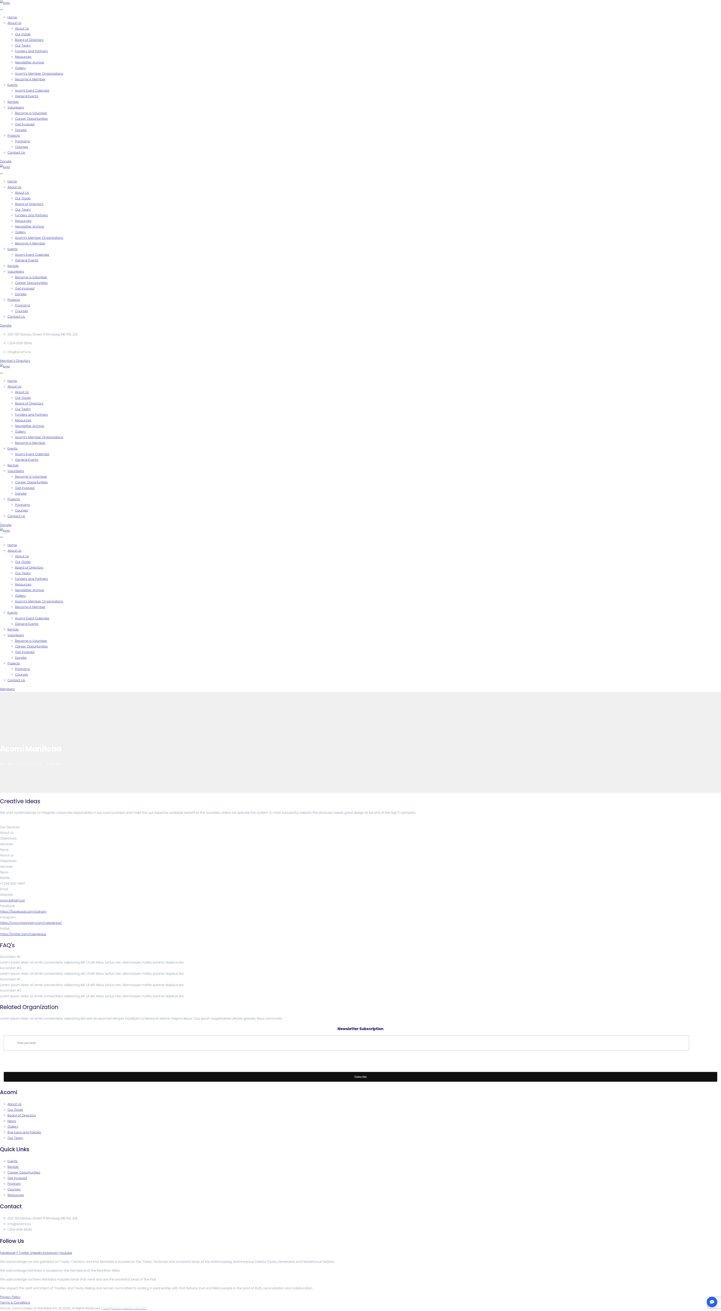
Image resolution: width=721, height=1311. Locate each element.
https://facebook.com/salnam (23, 911)
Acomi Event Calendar (32, 90)
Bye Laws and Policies (24, 1132)
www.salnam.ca (12, 900)
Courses (21, 147)
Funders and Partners (31, 51)
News (12, 1121)
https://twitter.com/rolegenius (23, 934)
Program (14, 1183)
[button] (360, 956)
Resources (23, 56)
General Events (26, 96)
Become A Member (30, 79)
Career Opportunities (31, 118)
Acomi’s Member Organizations (39, 73)
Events (12, 85)
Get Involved (24, 124)
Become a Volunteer (31, 113)
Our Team (23, 45)
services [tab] (6, 844)
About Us (14, 23)
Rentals (13, 102)
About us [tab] (7, 832)
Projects (14, 135)
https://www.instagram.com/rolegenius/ (31, 923)
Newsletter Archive (29, 62)
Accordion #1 (10, 956)
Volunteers (16, 107)
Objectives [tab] (8, 838)
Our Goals (23, 34)
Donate (20, 130)
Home (12, 17)
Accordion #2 (10, 968)
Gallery (20, 68)
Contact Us (16, 152)
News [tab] (4, 849)
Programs (22, 141)
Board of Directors (29, 40)
